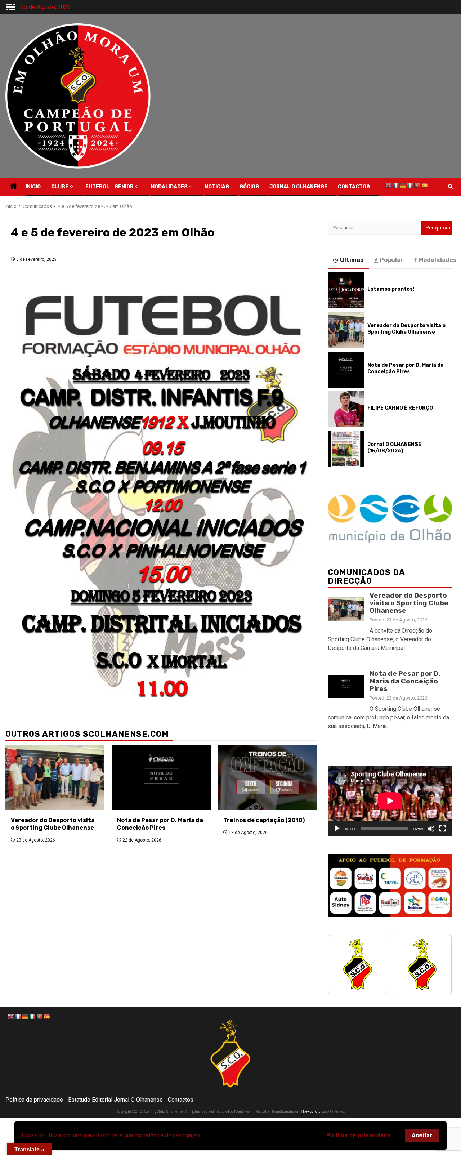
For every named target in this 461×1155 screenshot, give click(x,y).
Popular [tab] (391, 260)
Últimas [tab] (351, 260)
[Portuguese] (417, 185)
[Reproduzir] (337, 828)
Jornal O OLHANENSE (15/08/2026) (394, 447)
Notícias (217, 187)
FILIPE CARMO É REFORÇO (400, 408)
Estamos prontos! (390, 289)
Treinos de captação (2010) (264, 820)
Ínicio (33, 187)
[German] (402, 185)
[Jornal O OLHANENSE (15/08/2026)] (346, 449)
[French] (395, 185)
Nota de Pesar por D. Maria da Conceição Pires (160, 824)
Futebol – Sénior (109, 187)
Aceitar (422, 1135)
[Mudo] (431, 828)
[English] (388, 185)
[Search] (450, 186)
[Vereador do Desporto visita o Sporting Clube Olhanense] (54, 777)
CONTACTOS (354, 187)
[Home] (14, 187)
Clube (59, 187)
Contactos (180, 1099)
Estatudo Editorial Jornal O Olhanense (115, 1099)
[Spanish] (424, 185)
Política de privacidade (358, 1135)
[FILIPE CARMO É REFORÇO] (346, 409)
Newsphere (312, 1112)
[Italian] (410, 185)
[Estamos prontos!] (346, 290)
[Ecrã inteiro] (442, 828)
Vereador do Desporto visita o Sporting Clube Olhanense (53, 824)
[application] (390, 801)
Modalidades (169, 187)
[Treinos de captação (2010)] (267, 777)
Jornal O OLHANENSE (298, 187)
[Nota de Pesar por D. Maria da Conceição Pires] (161, 777)
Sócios (249, 187)
